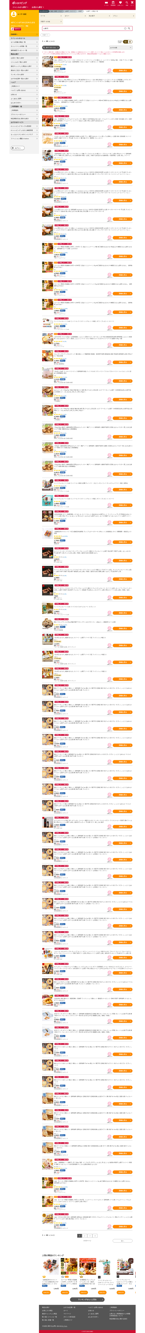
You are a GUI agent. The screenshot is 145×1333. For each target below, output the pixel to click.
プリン (115, 16)
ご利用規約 (14, 110)
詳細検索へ (14, 34)
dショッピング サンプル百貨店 (21, 126)
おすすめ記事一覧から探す (20, 78)
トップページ (44, 11)
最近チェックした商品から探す (21, 66)
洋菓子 (80, 11)
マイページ (67, 1313)
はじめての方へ (16, 103)
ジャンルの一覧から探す (19, 62)
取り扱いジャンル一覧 (49, 1317)
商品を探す (46, 1307)
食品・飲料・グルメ (56, 11)
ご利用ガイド (15, 86)
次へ (122, 1241)
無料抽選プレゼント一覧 (19, 50)
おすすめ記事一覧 (69, 1307)
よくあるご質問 (16, 98)
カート (66, 1310)
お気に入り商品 (47, 1310)
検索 (129, 28)
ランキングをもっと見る (87, 1299)
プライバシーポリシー (18, 114)
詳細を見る (123, 70)
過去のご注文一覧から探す (20, 70)
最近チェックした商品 (49, 1313)
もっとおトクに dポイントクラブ (22, 134)
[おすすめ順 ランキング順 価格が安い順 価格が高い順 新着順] (120, 47)
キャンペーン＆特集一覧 (19, 46)
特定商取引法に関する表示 (20, 118)
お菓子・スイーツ (70, 11)
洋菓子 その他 (45, 21)
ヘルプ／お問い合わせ (18, 90)
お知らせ (14, 94)
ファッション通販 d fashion (20, 138)
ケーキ (43, 16)
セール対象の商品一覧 (18, 42)
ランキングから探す (17, 74)
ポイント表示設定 (69, 1317)
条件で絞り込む (51, 47)
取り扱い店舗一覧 (48, 1320)
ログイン (18, 148)
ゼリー (67, 16)
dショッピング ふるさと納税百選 (22, 130)
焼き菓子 (92, 16)
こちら (65, 1326)
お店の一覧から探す (17, 58)
